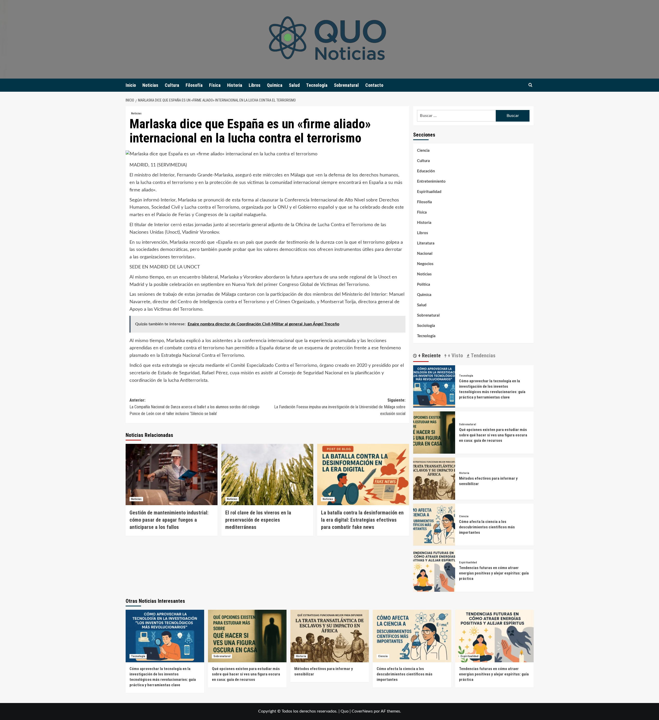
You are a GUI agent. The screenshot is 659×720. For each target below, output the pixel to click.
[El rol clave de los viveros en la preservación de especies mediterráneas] (267, 474)
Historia (234, 85)
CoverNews (362, 711)
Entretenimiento (431, 181)
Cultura (172, 85)
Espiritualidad (429, 192)
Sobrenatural (346, 85)
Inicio (131, 85)
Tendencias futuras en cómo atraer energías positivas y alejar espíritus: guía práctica (494, 573)
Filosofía (194, 85)
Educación (426, 171)
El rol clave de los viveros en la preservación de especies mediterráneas (258, 520)
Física (215, 85)
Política (423, 284)
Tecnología (316, 85)
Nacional (424, 254)
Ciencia (423, 151)
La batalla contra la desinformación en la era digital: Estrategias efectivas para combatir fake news (362, 520)
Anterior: (194, 407)
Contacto (374, 85)
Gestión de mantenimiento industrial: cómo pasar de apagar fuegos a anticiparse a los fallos (169, 520)
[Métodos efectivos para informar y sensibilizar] (434, 478)
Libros (255, 85)
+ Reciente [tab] (429, 355)
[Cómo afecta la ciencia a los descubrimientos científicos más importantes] (434, 524)
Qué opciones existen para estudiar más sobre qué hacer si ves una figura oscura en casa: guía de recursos (493, 435)
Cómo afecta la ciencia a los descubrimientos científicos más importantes (487, 527)
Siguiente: (339, 407)
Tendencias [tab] (483, 355)
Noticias (150, 85)
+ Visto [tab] (454, 355)
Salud (294, 85)
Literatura (426, 243)
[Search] (530, 85)
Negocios (425, 264)
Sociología (426, 326)
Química (274, 85)
